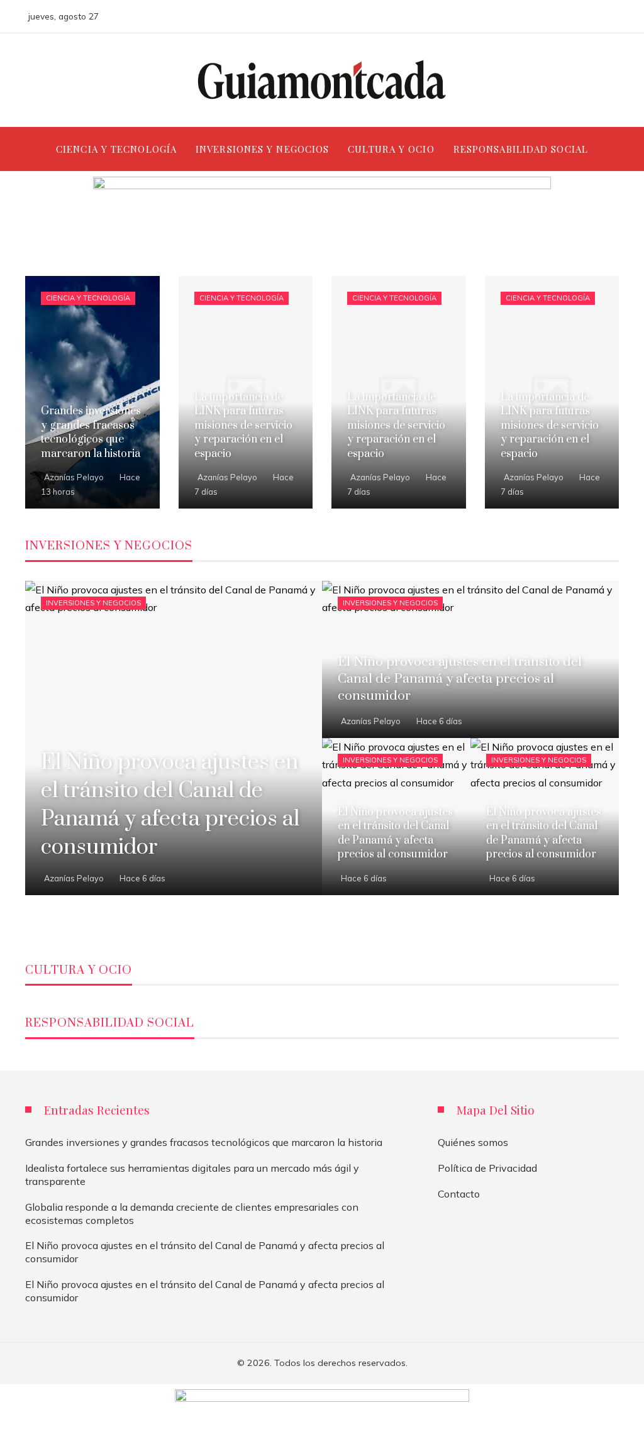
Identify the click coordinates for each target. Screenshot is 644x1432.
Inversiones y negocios (93, 602)
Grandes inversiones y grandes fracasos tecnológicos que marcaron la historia (203, 1142)
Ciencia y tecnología (88, 298)
